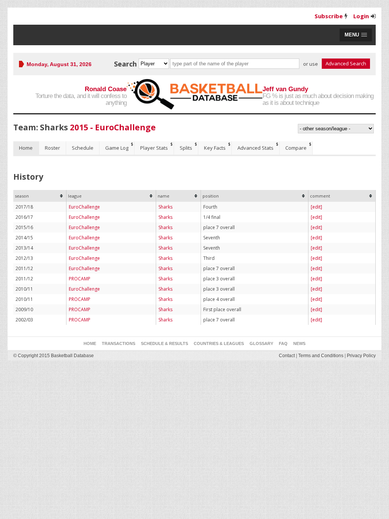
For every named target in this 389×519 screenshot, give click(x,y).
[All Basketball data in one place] (194, 94)
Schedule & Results (164, 343)
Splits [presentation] (186, 147)
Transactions (118, 343)
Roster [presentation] (52, 147)
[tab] (26, 148)
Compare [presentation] (296, 147)
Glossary (261, 343)
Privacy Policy (361, 355)
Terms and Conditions (320, 355)
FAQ (283, 343)
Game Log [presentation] (116, 147)
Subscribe (329, 16)
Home (90, 343)
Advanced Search (346, 63)
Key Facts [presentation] (215, 147)
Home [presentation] (26, 147)
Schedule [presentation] (82, 147)
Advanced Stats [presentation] (255, 147)
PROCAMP (79, 278)
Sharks (165, 207)
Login (361, 16)
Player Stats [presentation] (154, 147)
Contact (287, 355)
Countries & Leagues (219, 343)
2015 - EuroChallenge (113, 127)
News (299, 343)
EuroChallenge (84, 207)
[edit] (316, 207)
